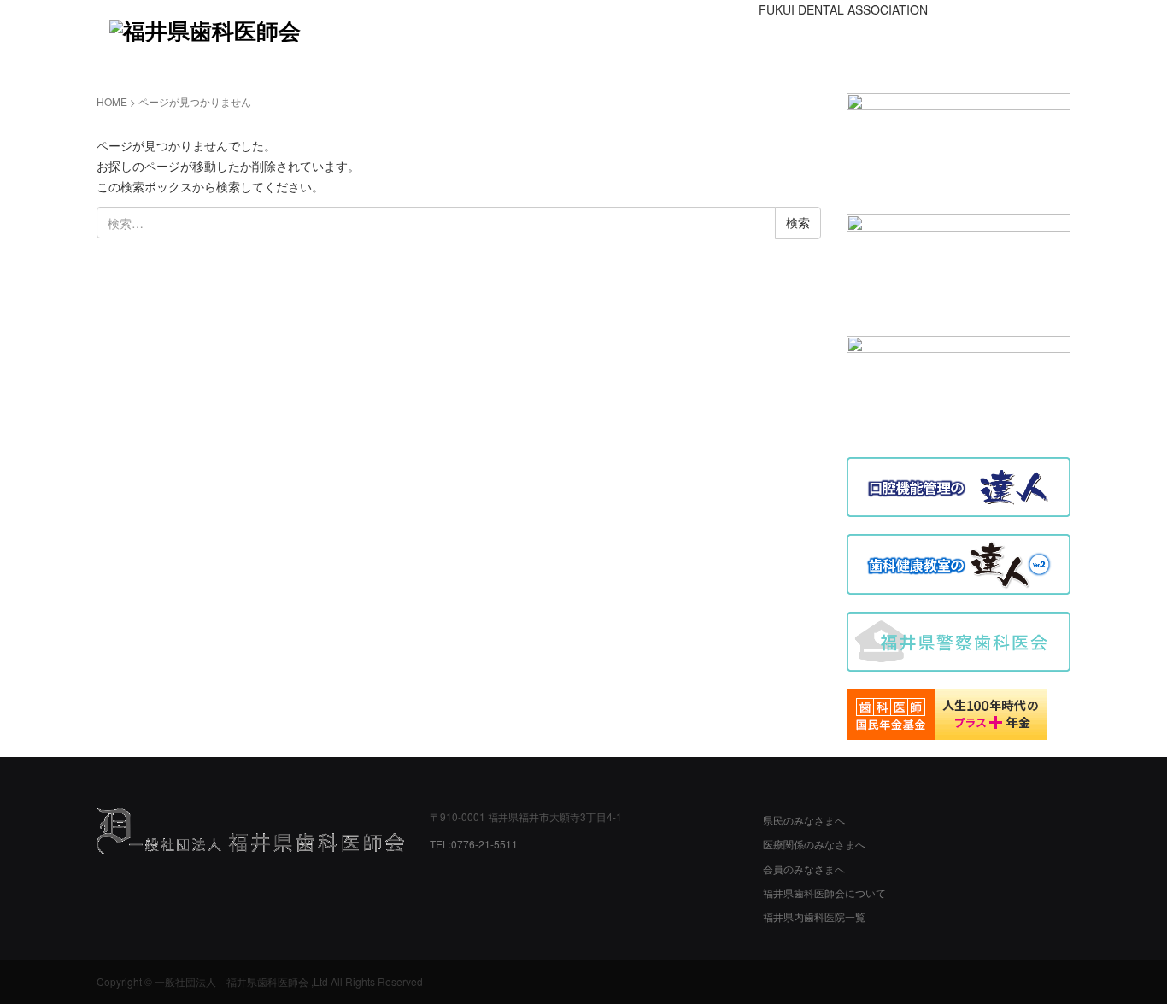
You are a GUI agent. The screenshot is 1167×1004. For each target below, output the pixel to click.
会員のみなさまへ (804, 868)
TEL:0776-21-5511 (474, 844)
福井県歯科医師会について (824, 892)
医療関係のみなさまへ (814, 844)
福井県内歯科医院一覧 (814, 916)
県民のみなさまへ (804, 820)
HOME (112, 101)
